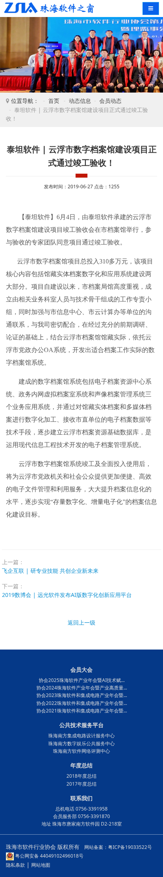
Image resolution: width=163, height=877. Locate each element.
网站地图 (40, 865)
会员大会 (81, 669)
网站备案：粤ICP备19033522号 (118, 847)
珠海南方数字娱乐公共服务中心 (81, 743)
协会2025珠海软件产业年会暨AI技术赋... (82, 680)
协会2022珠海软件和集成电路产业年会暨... (81, 703)
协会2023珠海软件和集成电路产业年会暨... (81, 695)
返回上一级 (81, 622)
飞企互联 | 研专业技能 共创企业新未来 (50, 570)
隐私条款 (15, 865)
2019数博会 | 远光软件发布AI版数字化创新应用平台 (67, 595)
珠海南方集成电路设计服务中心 (81, 735)
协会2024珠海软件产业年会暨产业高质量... (81, 687)
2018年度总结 (81, 776)
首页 (53, 100)
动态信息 (80, 100)
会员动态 (110, 100)
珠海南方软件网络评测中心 (81, 751)
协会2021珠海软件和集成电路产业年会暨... (81, 710)
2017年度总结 (81, 783)
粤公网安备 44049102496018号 (48, 855)
